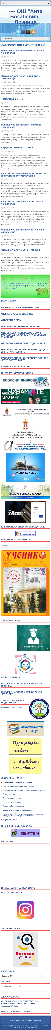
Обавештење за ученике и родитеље (17, 782)
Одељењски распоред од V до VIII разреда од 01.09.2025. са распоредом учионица (23, 335)
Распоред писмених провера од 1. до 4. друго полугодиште (25, 351)
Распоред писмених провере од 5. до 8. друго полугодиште (25, 359)
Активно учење (10, 929)
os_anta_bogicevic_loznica (11, 892)
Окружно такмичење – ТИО (17, 147)
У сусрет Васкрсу (10, 820)
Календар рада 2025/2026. (16, 366)
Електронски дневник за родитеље (23, 527)
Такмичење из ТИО (12, 99)
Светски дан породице (12, 798)
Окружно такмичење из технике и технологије (20, 77)
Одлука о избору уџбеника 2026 (20, 308)
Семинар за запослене (12, 794)
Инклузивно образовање (16, 826)
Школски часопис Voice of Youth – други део (22, 693)
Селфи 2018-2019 (10, 677)
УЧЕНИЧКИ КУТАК (10, 620)
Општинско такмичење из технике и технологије (22, 202)
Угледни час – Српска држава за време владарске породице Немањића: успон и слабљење (23, 815)
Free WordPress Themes (37, 1026)
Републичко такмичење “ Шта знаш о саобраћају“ (23, 230)
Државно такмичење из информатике (17, 810)
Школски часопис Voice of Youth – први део (22, 685)
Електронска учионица (15, 540)
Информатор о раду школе (17, 373)
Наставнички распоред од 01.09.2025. (23, 343)
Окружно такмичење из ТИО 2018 (20, 250)
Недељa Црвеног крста (12, 802)
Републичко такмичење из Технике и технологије (22, 51)
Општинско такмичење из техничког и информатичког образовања (23, 174)
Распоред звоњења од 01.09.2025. (21, 326)
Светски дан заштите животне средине (18, 786)
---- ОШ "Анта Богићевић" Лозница (25, 16)
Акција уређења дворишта (13, 806)
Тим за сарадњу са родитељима (13, 701)
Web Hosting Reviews (30, 1027)
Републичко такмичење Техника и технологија (21, 125)
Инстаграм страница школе (18, 888)
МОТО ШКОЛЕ (8, 301)
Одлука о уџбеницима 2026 (17, 314)
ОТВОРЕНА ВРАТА (11, 320)
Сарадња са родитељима (11, 707)
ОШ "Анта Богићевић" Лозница (28, 1020)
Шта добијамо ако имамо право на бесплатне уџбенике (25, 790)
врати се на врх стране (15, 1011)
